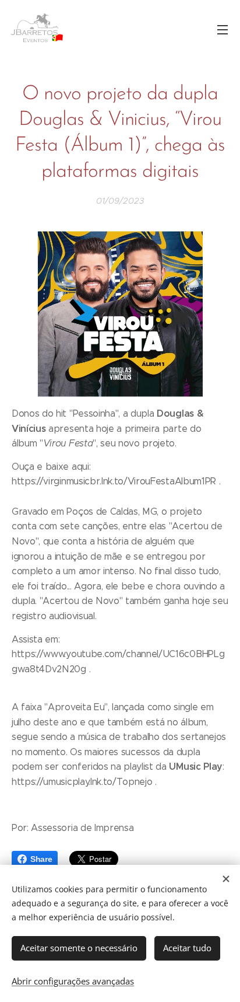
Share (41, 859)
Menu (222, 29)
